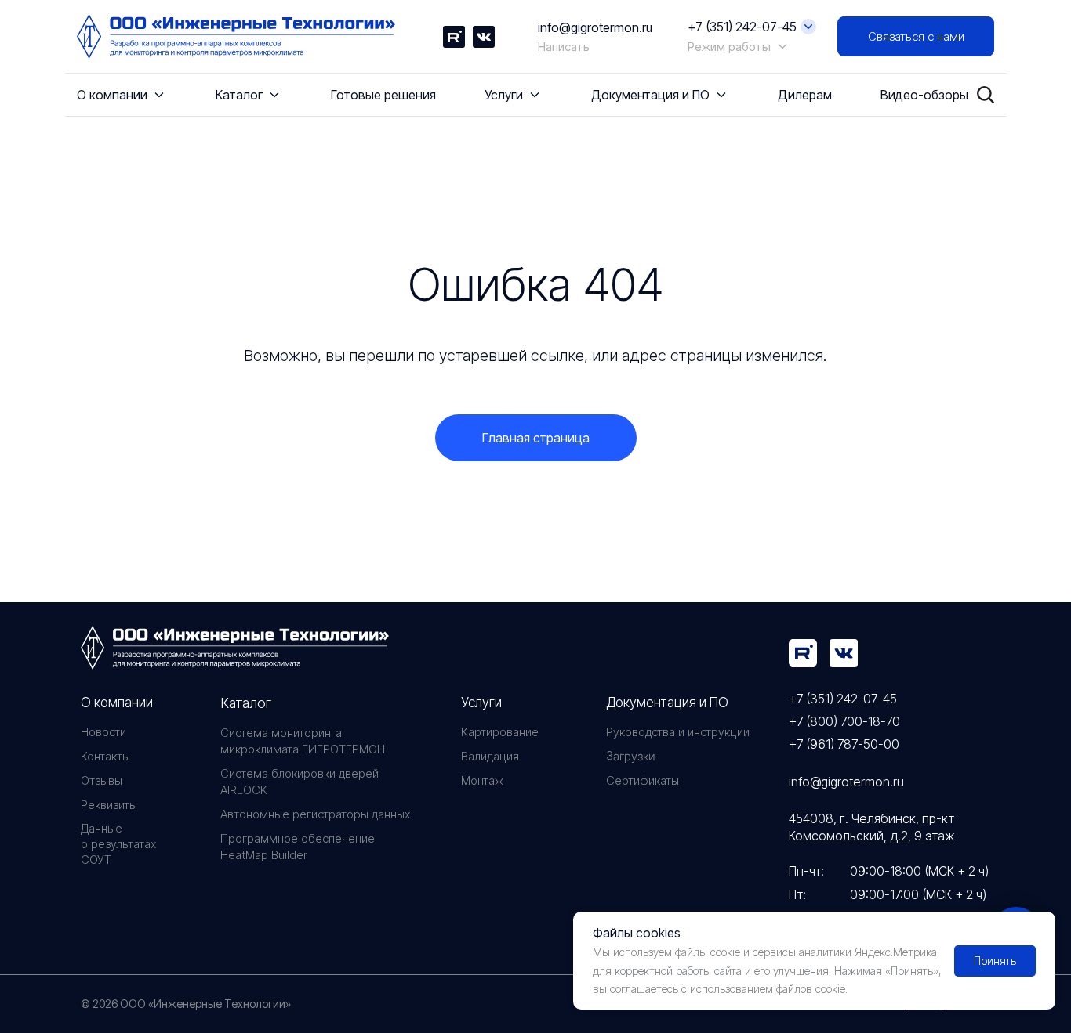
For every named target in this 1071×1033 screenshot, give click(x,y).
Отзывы (101, 780)
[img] (803, 653)
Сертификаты (642, 780)
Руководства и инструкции (678, 731)
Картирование (500, 731)
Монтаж (482, 780)
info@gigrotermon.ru (595, 27)
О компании (117, 702)
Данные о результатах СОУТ (118, 844)
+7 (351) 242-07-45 (843, 698)
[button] (915, 36)
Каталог (245, 703)
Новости (103, 731)
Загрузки (630, 756)
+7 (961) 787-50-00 (844, 744)
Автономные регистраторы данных (315, 814)
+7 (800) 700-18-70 (844, 721)
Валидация (490, 756)
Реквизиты (109, 804)
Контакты (105, 756)
